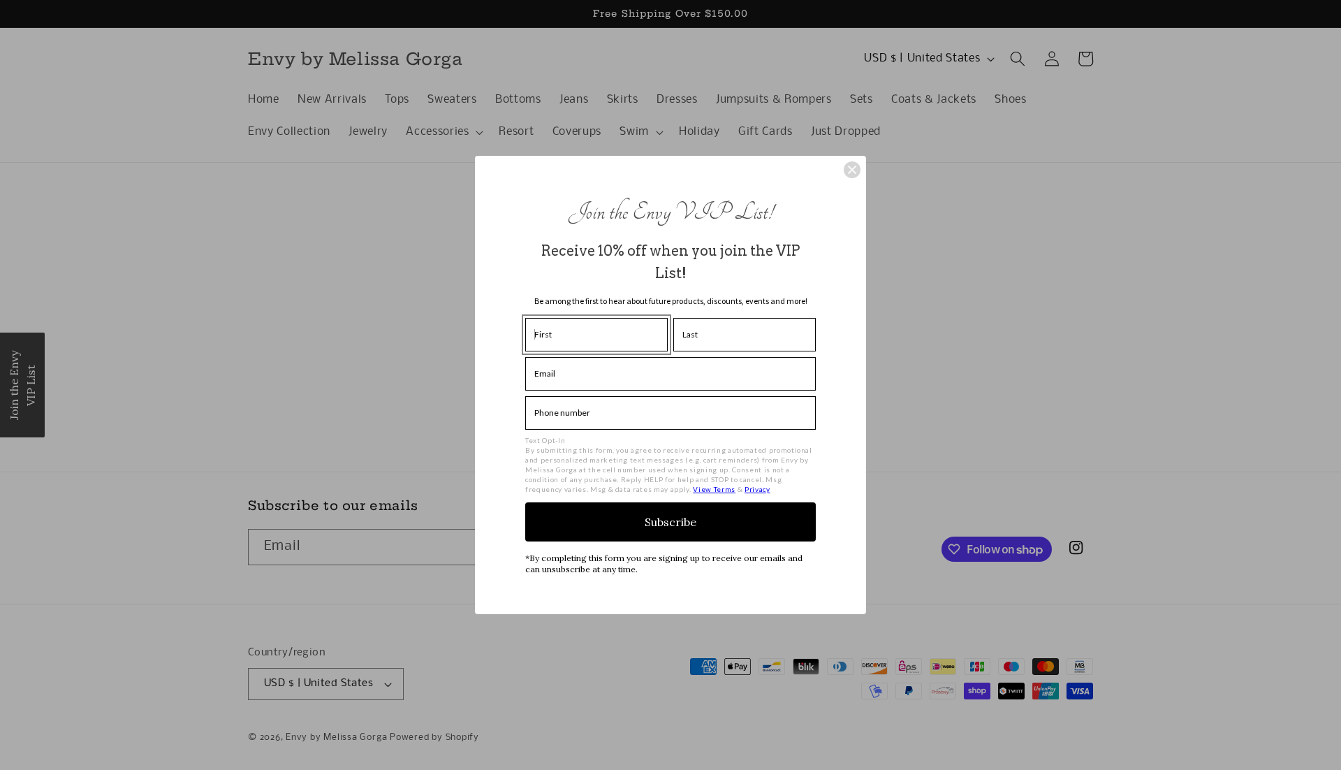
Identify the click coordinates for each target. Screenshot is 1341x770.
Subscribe (670, 522)
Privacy (757, 489)
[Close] (852, 169)
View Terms (714, 489)
